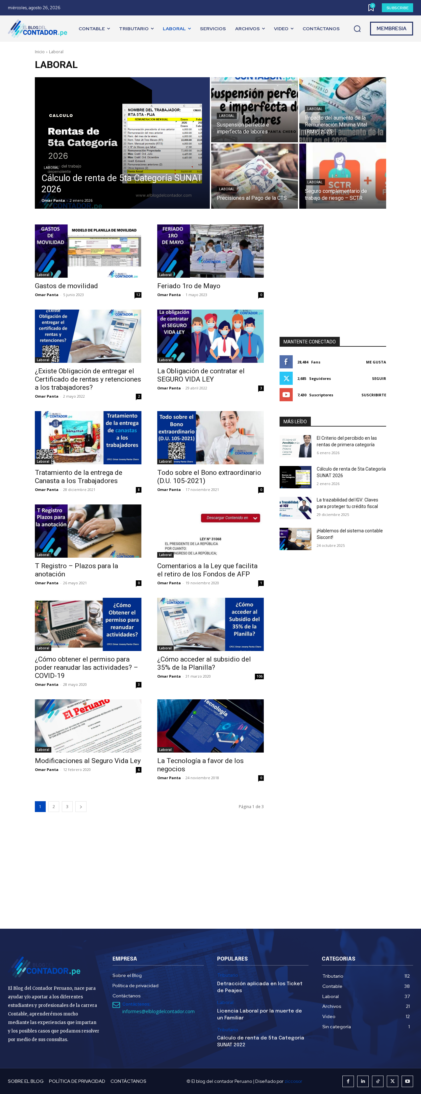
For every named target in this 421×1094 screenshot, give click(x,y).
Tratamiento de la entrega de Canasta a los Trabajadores (78, 477)
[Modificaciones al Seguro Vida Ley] (88, 726)
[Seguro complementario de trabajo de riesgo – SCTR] (342, 176)
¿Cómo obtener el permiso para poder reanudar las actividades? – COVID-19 (86, 667)
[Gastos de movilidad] (88, 251)
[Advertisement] (333, 265)
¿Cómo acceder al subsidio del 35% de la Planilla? (204, 663)
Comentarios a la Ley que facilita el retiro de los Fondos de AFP (207, 570)
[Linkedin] (363, 1081)
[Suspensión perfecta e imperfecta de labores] (254, 109)
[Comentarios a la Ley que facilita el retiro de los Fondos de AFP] (210, 531)
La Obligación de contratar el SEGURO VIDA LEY (201, 375)
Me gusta (376, 362)
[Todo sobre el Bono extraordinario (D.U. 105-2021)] (210, 437)
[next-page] (81, 806)
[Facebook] (348, 1081)
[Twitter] (392, 1081)
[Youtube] (407, 1081)
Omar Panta (47, 294)
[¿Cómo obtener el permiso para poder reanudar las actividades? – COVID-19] (88, 624)
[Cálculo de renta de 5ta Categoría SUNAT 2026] (122, 143)
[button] (357, 28)
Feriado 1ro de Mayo (188, 286)
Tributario (227, 975)
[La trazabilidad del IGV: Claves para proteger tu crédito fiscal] (295, 508)
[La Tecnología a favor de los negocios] (210, 726)
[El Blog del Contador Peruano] (39, 28)
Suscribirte (373, 394)
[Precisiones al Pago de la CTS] (254, 176)
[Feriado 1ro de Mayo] (210, 251)
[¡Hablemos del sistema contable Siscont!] (295, 539)
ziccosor (293, 1081)
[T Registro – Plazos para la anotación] (88, 531)
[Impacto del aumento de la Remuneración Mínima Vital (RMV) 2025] (342, 109)
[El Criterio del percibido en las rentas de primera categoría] (295, 446)
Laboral (51, 168)
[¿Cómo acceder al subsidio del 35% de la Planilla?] (210, 624)
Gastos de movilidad (66, 286)
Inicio (40, 52)
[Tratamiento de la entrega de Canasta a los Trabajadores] (88, 437)
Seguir (379, 378)
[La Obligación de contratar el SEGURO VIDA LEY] (210, 336)
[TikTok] (378, 1081)
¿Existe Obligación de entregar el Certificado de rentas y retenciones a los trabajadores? (88, 379)
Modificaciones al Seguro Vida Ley (88, 761)
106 (259, 676)
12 (138, 294)
